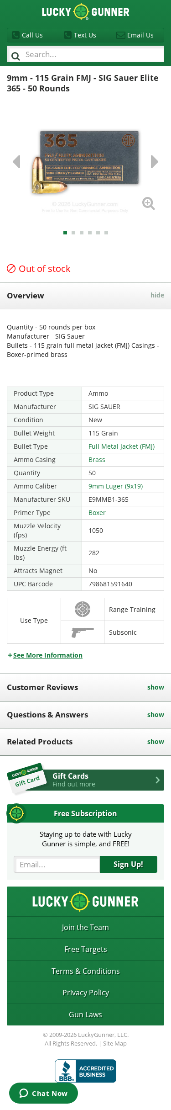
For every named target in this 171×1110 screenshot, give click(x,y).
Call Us (32, 35)
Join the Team (85, 927)
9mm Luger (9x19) (115, 486)
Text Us (85, 35)
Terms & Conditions (86, 971)
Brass (96, 459)
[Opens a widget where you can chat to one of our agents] (43, 1094)
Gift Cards (73, 779)
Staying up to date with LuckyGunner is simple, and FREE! (86, 838)
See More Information (48, 655)
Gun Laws (85, 1014)
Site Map (115, 1043)
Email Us (140, 35)
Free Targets (85, 949)
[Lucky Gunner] (85, 1071)
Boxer (97, 512)
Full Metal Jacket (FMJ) (121, 446)
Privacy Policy (85, 993)
